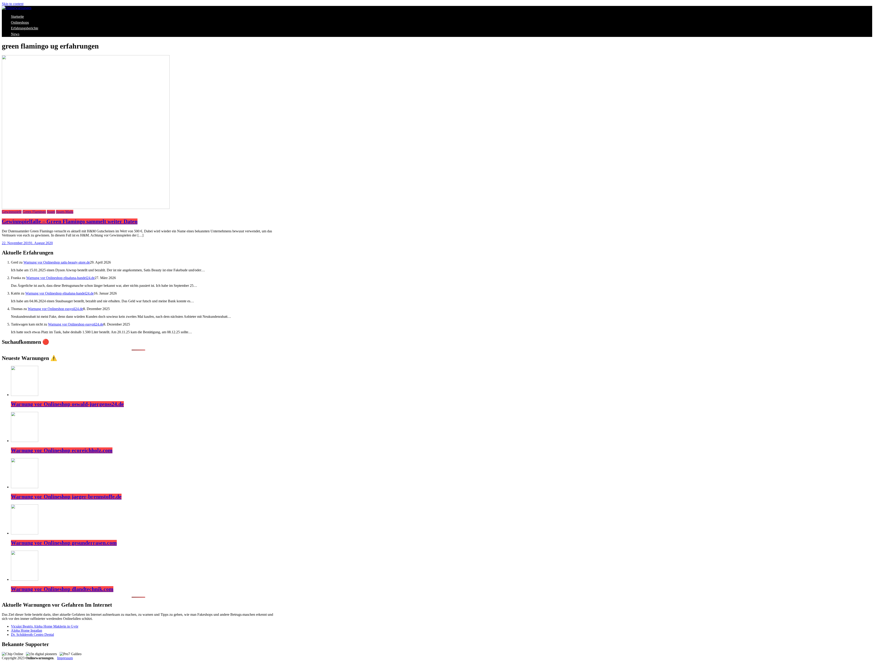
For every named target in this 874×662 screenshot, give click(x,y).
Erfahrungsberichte (24, 28)
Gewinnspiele (12, 212)
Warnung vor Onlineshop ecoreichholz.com (61, 450)
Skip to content (12, 4)
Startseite (17, 16)
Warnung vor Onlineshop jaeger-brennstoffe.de (66, 497)
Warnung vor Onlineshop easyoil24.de (55, 309)
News (15, 34)
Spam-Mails (64, 212)
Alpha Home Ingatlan (26, 630)
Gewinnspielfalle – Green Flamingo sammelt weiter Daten (69, 221)
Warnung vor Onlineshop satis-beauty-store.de (56, 262)
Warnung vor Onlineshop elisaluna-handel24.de (60, 278)
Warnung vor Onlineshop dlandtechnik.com (62, 589)
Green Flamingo (34, 212)
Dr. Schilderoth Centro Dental (32, 634)
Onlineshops (20, 22)
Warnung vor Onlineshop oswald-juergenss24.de (67, 404)
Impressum (65, 658)
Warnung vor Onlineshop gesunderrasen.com (64, 543)
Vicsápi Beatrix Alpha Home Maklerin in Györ (44, 626)
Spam (51, 212)
